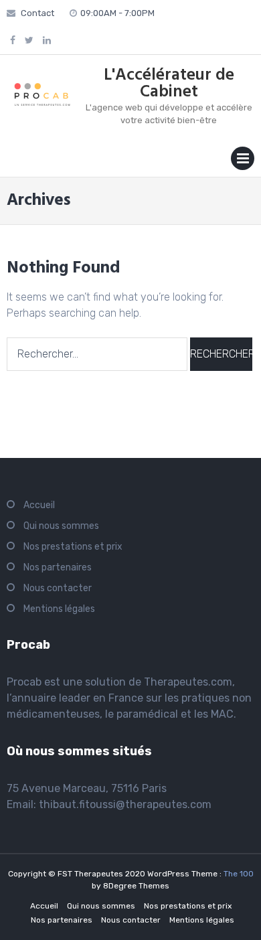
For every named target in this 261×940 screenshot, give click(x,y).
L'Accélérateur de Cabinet (169, 84)
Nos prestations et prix (72, 546)
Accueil (39, 505)
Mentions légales (59, 609)
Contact (37, 13)
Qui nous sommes (61, 526)
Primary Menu (242, 161)
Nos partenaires (57, 567)
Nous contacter (57, 588)
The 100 (239, 873)
